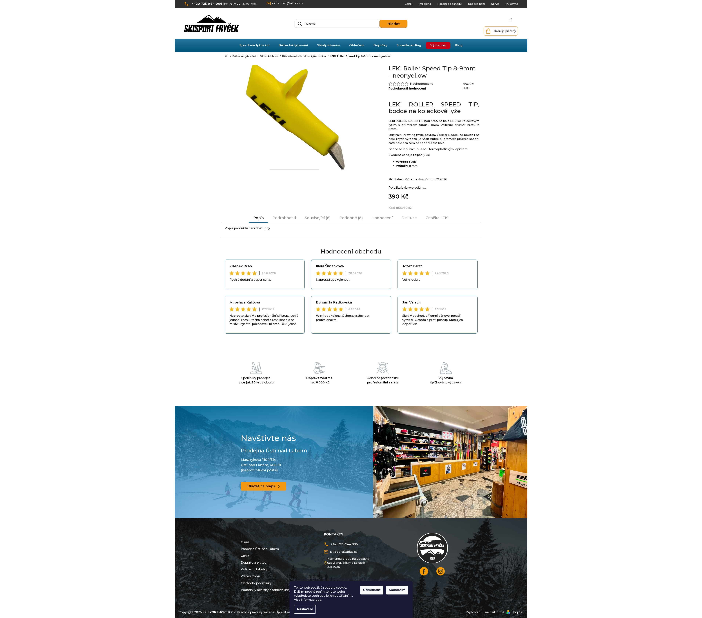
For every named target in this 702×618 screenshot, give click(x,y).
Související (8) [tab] (318, 218)
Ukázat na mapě (261, 486)
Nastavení (305, 609)
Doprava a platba (253, 562)
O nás (245, 542)
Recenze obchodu (449, 4)
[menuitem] (254, 45)
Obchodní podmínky (256, 583)
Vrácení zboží (250, 576)
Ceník (408, 4)
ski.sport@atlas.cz (287, 3)
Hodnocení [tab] (382, 218)
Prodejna (425, 4)
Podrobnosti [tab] (284, 218)
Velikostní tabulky (254, 569)
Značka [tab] (437, 218)
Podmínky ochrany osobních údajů (266, 590)
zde (318, 599)
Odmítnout (371, 590)
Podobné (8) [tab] (351, 218)
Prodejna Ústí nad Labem (260, 549)
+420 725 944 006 (206, 4)
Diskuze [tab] (409, 218)
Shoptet (517, 612)
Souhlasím (397, 590)
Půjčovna (512, 4)
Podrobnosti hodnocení (407, 88)
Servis (495, 4)
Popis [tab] (258, 218)
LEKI (465, 88)
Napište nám (476, 4)
